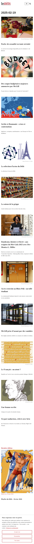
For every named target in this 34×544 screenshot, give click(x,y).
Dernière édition (6, 448)
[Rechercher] (30, 4)
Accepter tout (17, 532)
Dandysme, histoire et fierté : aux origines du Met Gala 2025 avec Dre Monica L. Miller (15, 244)
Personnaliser (17, 536)
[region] (17, 529)
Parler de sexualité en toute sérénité (15, 44)
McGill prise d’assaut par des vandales (17, 331)
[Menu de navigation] (26, 3)
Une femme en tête (8, 407)
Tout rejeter (17, 540)
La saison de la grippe (10, 204)
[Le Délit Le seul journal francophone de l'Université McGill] (6, 3)
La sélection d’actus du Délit (12, 166)
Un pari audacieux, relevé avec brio (15, 419)
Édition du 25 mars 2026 (7, 494)
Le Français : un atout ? (11, 369)
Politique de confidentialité (12, 528)
